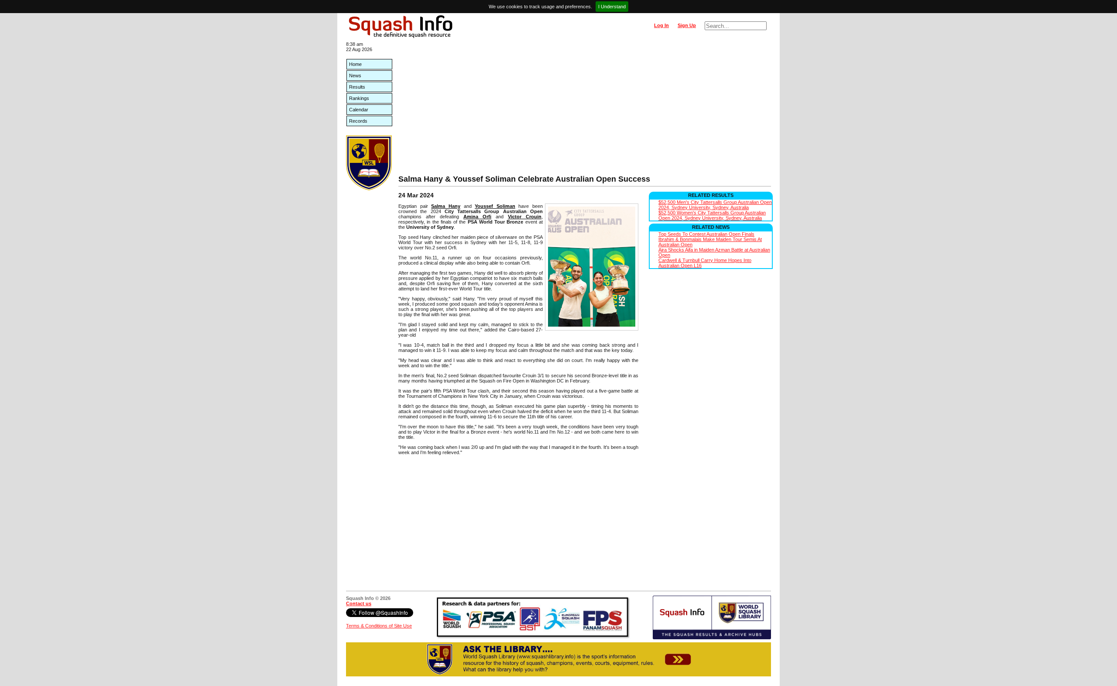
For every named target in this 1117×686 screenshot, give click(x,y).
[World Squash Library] (369, 188)
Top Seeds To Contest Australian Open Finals (706, 234)
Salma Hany (445, 206)
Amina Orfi (477, 216)
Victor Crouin (524, 216)
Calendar (358, 109)
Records (358, 121)
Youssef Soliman (495, 206)
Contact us (358, 603)
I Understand (612, 6)
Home (355, 64)
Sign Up (687, 25)
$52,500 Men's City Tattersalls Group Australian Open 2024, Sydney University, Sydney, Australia (715, 205)
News (355, 75)
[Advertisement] (584, 109)
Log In (661, 25)
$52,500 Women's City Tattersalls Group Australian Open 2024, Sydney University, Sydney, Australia (712, 215)
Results (357, 87)
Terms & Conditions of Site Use (379, 625)
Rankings (359, 98)
